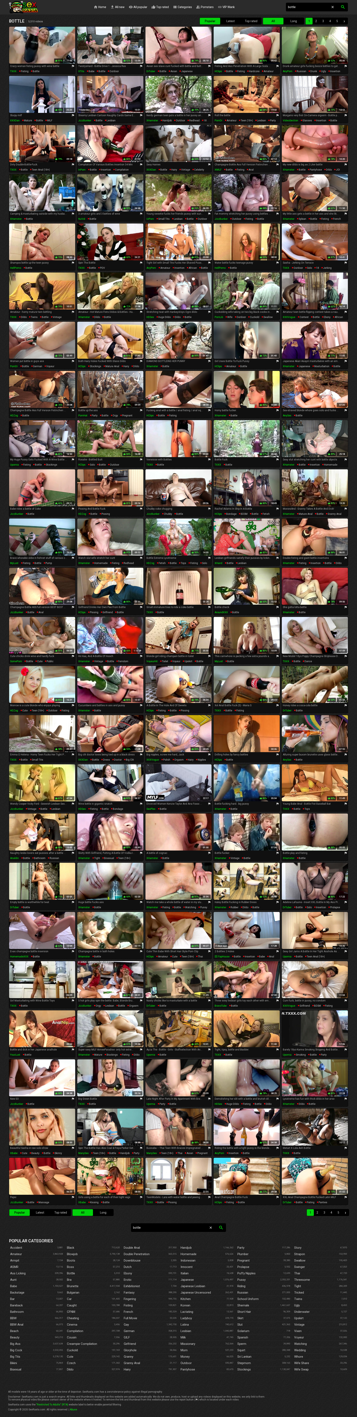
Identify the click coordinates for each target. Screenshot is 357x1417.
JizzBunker (84, 120)
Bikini (13, 1363)
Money (185, 1356)
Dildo (70, 1369)
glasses (307, 120)
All (273, 21)
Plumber (243, 1254)
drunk (313, 71)
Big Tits (15, 1356)
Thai (297, 1273)
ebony (327, 317)
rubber (234, 907)
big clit (130, 759)
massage (43, 1202)
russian (301, 71)
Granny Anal (132, 1363)
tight (97, 858)
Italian (185, 1273)
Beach (14, 1331)
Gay (126, 1324)
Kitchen (186, 1299)
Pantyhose (188, 1369)
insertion (335, 71)
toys (183, 563)
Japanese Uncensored (196, 1292)
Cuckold (72, 1350)
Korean (185, 1305)
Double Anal (132, 1248)
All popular (138, 7)
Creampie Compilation (82, 1344)
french (337, 218)
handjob (167, 120)
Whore (298, 1356)
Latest (230, 21)
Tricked (299, 1292)
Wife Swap (301, 1369)
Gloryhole (130, 1350)
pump (48, 563)
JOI (338, 169)
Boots (71, 1260)
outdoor (114, 71)
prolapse (335, 907)
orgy (115, 415)
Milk (183, 1337)
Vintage (299, 1324)
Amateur (16, 1254)
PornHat (82, 415)
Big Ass (15, 1344)
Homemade (188, 1254)
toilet (165, 661)
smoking (301, 1054)
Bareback (16, 1305)
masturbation (321, 366)
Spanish (242, 1337)
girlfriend (107, 612)
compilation (122, 169)
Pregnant (243, 1260)
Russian (242, 1292)
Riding (241, 1286)
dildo (329, 169)
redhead (194, 120)
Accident (16, 1248)
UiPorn (150, 218)
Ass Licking (18, 1273)
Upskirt (298, 1318)
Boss (70, 1267)
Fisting (128, 1305)
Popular (210, 21)
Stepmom (244, 1363)
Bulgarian (73, 1292)
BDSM (244, 514)
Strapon (299, 1254)
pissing (105, 514)
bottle (36, 71)
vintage (185, 169)
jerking (327, 267)
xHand (218, 563)
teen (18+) (247, 120)
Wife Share (301, 1363)
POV (102, 267)
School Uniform (248, 1299)
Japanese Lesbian (193, 1286)
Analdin (14, 858)
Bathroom (17, 1312)
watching (190, 907)
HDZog (14, 415)
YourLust (15, 1054)
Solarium (243, 1331)
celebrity (199, 169)
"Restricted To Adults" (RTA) (52, 1404)
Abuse (73, 1409)
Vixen (298, 1331)
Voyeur (299, 1337)
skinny (58, 1153)
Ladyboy (186, 1318)
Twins (298, 1299)
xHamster (152, 120)
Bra (69, 1280)
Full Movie (130, 1318)
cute (40, 661)
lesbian (111, 120)
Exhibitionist (132, 1286)
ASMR (14, 1267)
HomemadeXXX (19, 956)
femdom (123, 661)
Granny (128, 1356)
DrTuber (150, 71)
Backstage (17, 1292)
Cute (70, 1356)
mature (28, 120)
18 (205, 120)
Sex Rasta (23, 7)
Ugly (297, 1305)
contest (304, 317)
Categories (182, 7)
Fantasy (129, 1292)
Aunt (13, 1280)
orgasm (179, 759)
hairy (174, 169)
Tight (297, 1286)
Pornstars (205, 7)
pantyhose (316, 169)
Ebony (128, 1273)
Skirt (240, 1318)
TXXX (13, 71)
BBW (13, 1318)
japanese (187, 71)
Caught (72, 1305)
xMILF (218, 169)
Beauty (14, 1337)
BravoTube (221, 1005)
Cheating (73, 1318)
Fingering (130, 1299)
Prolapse (243, 1267)
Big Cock (16, 1350)
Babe (13, 1286)
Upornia (14, 464)
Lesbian (186, 1331)
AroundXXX (221, 612)
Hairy (127, 1369)
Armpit (14, 1260)
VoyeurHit (152, 661)
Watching (300, 1344)
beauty (35, 1153)
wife (229, 317)
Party (240, 1248)
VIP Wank (226, 7)
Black (70, 1248)
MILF (49, 120)
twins (34, 317)
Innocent (187, 1267)
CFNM (71, 1312)
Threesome (302, 1280)
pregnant (127, 415)
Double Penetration (137, 1254)
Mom (184, 1350)
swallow (268, 317)
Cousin (71, 1337)
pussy (203, 907)
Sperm (241, 1344)
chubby (168, 514)
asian (173, 71)
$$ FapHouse (222, 956)
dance (308, 661)
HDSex (150, 317)
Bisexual (15, 1369)
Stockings (244, 1369)
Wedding (300, 1350)
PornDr (218, 120)
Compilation (75, 1331)
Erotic (128, 1280)
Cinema (72, 1324)
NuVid (81, 218)
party (273, 120)
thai (200, 956)
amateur (269, 71)
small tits (164, 218)
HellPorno (15, 267)
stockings (95, 366)
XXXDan (15, 120)
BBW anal (16, 1324)
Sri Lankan (244, 1356)
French (128, 1312)
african (193, 267)
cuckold (254, 317)
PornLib (219, 317)
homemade (330, 464)
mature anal (112, 366)
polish (166, 759)
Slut (240, 1324)
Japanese (187, 1280)
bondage (231, 514)
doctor (118, 759)
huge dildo (164, 317)
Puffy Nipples (246, 1273)
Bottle (71, 1273)
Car (69, 1299)
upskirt (188, 661)
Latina (185, 1324)
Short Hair (244, 1312)
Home (100, 7)
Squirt (241, 1350)
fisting (25, 71)
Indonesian (188, 1260)
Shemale (243, 1305)
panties (323, 1202)
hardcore (254, 71)
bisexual (109, 858)
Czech (71, 1363)
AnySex (287, 415)
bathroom (39, 858)
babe (91, 71)
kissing (94, 1202)
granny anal (335, 514)
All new (117, 7)
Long (293, 21)
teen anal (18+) (41, 169)
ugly (323, 71)
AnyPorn (287, 71)
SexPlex (150, 809)
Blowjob (72, 1254)
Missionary (188, 1344)
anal (251, 169)
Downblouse (132, 1260)
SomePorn (16, 661)
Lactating (187, 1312)
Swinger (299, 1267)
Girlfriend (130, 1344)
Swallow (299, 1260)
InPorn (82, 169)
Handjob (186, 1248)
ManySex (83, 1153)
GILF (127, 1337)
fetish (266, 514)
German (129, 1331)
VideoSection (290, 120)
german (37, 366)
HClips (218, 71)
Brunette (73, 1286)
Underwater (302, 1312)
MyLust (14, 563)
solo (309, 267)
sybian (302, 218)
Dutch (128, 1267)
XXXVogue (289, 317)
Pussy (241, 1280)
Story (297, 1248)
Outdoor (186, 1363)
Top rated (160, 7)
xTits (81, 71)
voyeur (50, 366)
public (50, 661)
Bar (12, 1299)
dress (106, 759)
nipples (202, 759)
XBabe (14, 1153)
